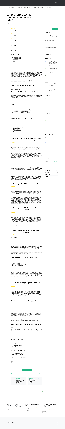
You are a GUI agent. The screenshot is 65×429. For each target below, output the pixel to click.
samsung (16, 357)
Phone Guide (9, 12)
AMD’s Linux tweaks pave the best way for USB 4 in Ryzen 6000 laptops (33, 380)
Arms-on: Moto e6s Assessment (13, 404)
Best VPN (47, 168)
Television (46, 176)
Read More (55, 117)
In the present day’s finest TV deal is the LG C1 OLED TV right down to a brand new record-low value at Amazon (51, 43)
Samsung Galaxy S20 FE (22, 357)
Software (10, 409)
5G (12, 357)
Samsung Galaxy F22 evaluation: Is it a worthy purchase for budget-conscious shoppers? (53, 63)
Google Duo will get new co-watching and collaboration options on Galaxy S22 (53, 89)
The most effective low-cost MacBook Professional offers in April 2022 (51, 136)
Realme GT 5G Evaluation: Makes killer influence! (32, 405)
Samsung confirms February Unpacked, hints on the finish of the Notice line (51, 113)
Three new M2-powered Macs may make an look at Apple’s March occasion (20, 381)
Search (55, 28)
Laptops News (18, 378)
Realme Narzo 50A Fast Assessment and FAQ (51, 47)
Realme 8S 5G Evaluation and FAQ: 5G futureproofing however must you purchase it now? (50, 405)
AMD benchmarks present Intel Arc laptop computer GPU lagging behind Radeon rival (51, 158)
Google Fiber (47, 170)
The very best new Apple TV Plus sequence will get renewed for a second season (53, 69)
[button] (56, 2)
